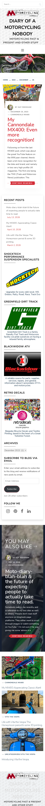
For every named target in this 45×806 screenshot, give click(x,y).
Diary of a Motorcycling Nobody (22, 27)
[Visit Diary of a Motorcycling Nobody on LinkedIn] (27, 511)
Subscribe (11, 489)
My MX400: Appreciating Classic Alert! (21, 225)
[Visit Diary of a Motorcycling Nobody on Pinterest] (14, 511)
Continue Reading (22, 183)
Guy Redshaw (25, 107)
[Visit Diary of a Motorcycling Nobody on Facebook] (20, 511)
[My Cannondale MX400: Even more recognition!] (22, 96)
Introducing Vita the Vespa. (15, 759)
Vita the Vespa (12, 717)
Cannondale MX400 (20, 115)
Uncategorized (15, 565)
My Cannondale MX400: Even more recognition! (22, 129)
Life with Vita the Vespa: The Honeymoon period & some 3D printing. (20, 238)
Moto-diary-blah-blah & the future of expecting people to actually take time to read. (23, 210)
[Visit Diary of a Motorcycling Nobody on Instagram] (6, 511)
